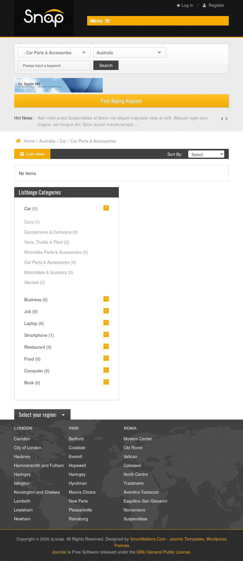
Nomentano (135, 510)
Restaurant (38, 347)
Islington (22, 483)
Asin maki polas (53, 118)
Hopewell (77, 465)
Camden (22, 439)
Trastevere (134, 483)
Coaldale (77, 447)
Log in (187, 5)
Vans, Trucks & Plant (46, 242)
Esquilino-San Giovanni (145, 501)
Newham (22, 519)
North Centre (136, 474)
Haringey (22, 474)
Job (31, 311)
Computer (36, 371)
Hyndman (78, 483)
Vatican (130, 456)
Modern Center (138, 439)
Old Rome (133, 447)
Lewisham (23, 510)
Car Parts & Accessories (50, 262)
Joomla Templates (187, 539)
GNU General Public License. (164, 552)
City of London (27, 447)
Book (32, 382)
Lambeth (22, 501)
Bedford (76, 439)
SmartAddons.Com (148, 539)
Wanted (34, 282)
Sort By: (174, 154)
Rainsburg (78, 519)
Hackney (22, 456)
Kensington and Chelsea (37, 492)
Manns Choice (82, 492)
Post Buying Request (121, 101)
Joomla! (59, 552)
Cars (32, 222)
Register (215, 5)
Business (36, 299)
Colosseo (132, 465)
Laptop (34, 323)
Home (29, 141)
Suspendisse (136, 519)
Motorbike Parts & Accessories (56, 252)
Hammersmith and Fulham (39, 465)
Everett (75, 456)
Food (32, 359)
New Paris (78, 501)
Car (63, 141)
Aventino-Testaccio (141, 492)
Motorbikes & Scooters (48, 272)
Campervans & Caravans (51, 232)
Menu (97, 20)
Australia (47, 141)
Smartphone (39, 335)
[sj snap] (43, 18)
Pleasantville (80, 510)
